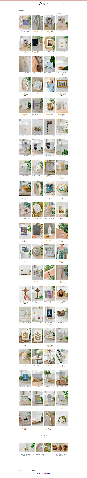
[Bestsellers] (60, 447)
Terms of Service (46, 464)
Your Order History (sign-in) (22, 464)
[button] (36, 31)
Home (20, 9)
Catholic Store (33, 469)
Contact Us (20, 470)
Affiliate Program (34, 464)
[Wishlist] (65, 3)
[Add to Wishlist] (20, 15)
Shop (27, 457)
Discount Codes (33, 470)
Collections (22, 9)
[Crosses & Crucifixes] (43, 447)
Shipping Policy (21, 469)
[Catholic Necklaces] (27, 447)
